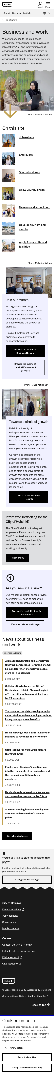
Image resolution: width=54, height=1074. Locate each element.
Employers (26, 155)
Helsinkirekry (17, 557)
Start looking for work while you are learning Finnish (25, 751)
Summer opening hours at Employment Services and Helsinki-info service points (27, 813)
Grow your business (32, 190)
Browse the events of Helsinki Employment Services (25, 367)
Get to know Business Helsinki (29, 497)
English (27, 12)
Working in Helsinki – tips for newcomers (27, 612)
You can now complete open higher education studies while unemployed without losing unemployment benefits (28, 715)
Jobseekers (26, 137)
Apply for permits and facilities (33, 244)
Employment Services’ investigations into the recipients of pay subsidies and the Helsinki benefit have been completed (27, 773)
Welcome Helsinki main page (25, 624)
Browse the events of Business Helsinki (25, 351)
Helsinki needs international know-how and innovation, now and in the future (27, 794)
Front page (11, 20)
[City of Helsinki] (8, 981)
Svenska (16, 12)
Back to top (39, 1005)
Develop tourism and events (32, 227)
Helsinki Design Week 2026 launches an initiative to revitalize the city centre (27, 734)
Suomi (6, 12)
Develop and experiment (34, 207)
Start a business (29, 172)
